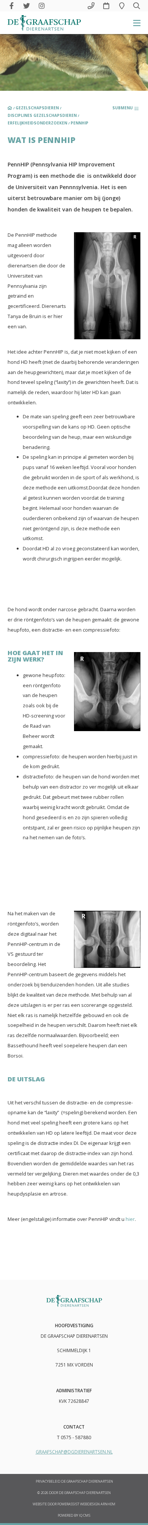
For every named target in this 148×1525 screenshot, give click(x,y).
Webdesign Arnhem (97, 1504)
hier (130, 1219)
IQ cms (84, 1515)
